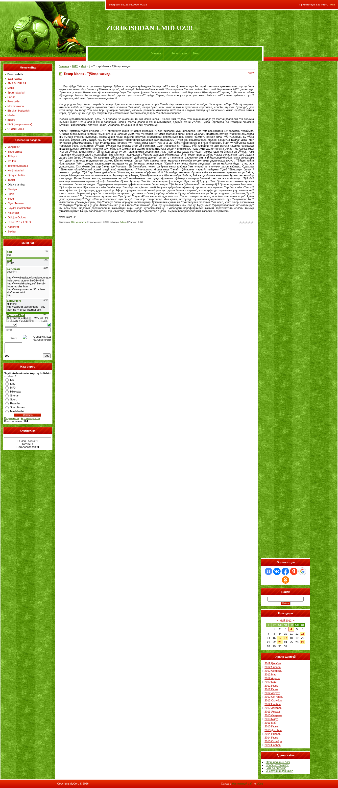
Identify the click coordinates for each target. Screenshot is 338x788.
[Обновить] (49, 324)
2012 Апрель (272, 678)
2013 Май (270, 722)
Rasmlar (15, 403)
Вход (196, 53)
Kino (12, 383)
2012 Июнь (271, 685)
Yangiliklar (14, 146)
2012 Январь (273, 667)
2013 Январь (273, 711)
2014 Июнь (271, 737)
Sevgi (11, 198)
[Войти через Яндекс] (293, 571)
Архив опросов (30, 418)
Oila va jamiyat (16, 184)
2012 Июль (271, 689)
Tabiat (11, 179)
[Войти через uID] (268, 571)
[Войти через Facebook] (285, 571)
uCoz (260, 783)
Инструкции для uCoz (279, 770)
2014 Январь (273, 733)
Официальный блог (278, 762)
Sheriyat (13, 189)
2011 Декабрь (273, 663)
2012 (75, 66)
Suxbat (12, 231)
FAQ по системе (276, 767)
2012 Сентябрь (274, 696)
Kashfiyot (13, 226)
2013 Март (271, 719)
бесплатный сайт (243, 783)
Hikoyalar (13, 212)
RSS (333, 4)
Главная (156, 53)
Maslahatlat (17, 411)
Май (83, 66)
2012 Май (270, 681)
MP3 (13, 387)
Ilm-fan (12, 161)
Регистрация (179, 53)
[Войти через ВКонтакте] (277, 571)
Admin (123, 222)
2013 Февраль (273, 715)
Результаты (11, 418)
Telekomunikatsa (18, 165)
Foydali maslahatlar (19, 208)
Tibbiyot (12, 156)
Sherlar (14, 395)
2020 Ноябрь (273, 744)
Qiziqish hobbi (16, 175)
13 (302, 633)
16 (279, 637)
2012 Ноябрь (273, 704)
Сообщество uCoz (277, 765)
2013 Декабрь (273, 730)
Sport (11, 193)
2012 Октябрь (273, 700)
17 (285, 637)
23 (279, 642)
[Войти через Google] (302, 571)
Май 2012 (285, 620)
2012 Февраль (273, 670)
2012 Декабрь (273, 707)
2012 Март (271, 674)
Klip (12, 379)
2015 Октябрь (273, 741)
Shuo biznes (17, 407)
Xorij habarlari (16, 170)
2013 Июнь (271, 726)
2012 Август (272, 693)
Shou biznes (15, 151)
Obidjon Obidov (17, 217)
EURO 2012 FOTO (19, 222)
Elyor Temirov (16, 203)
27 (302, 642)
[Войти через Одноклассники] (285, 580)
